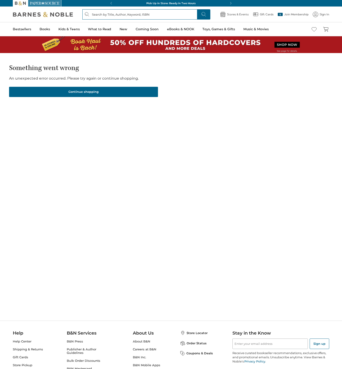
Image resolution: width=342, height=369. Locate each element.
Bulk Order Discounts (83, 360)
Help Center (22, 341)
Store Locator (197, 333)
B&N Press (75, 341)
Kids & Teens (69, 29)
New (123, 29)
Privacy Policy (254, 361)
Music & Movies (256, 29)
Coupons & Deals (199, 353)
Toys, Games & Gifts (218, 29)
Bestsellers (22, 29)
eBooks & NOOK (180, 29)
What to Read (99, 29)
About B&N (141, 341)
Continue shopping (83, 92)
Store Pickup (22, 365)
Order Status (197, 343)
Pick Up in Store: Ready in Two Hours (171, 3)
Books (45, 29)
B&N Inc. (139, 357)
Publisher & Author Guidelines (81, 351)
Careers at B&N (144, 349)
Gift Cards (20, 357)
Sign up (319, 344)
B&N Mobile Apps (146, 365)
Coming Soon (147, 29)
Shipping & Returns (28, 349)
